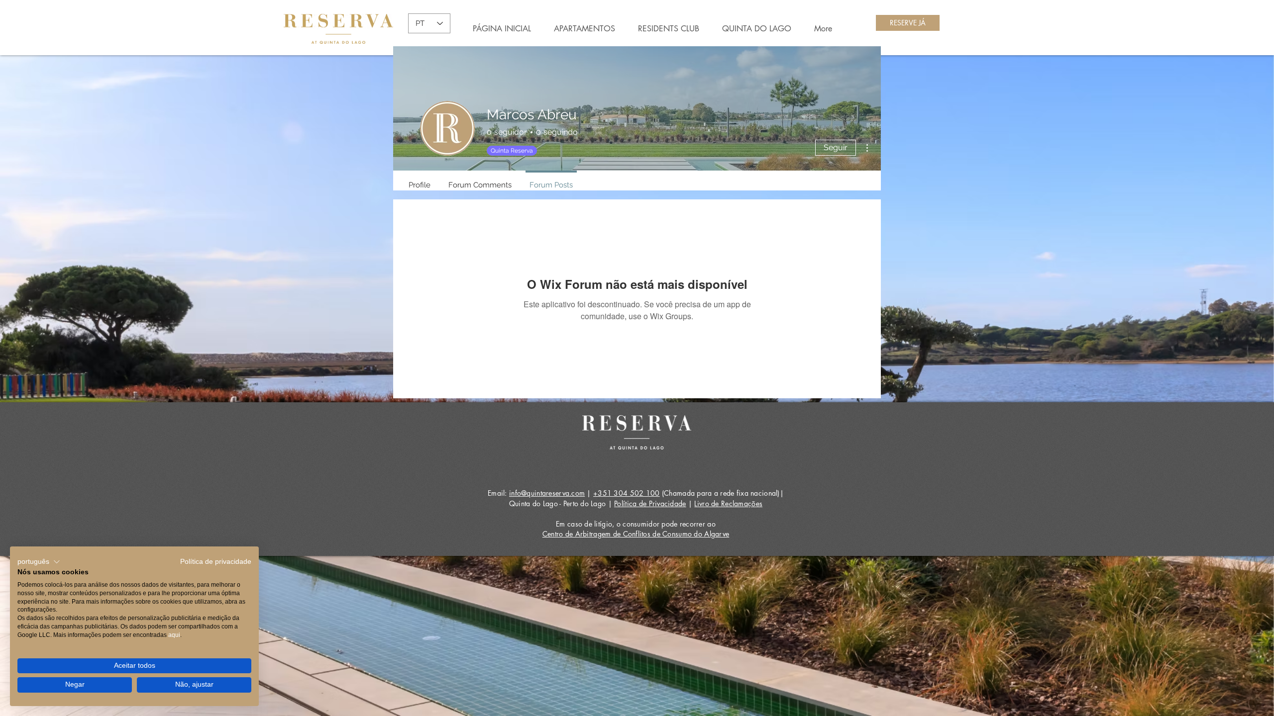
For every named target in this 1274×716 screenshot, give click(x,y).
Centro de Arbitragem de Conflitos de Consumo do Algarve (635, 533)
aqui (174, 634)
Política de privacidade (215, 561)
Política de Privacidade (650, 503)
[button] (38, 562)
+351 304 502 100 (626, 493)
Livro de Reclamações (728, 503)
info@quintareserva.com (547, 493)
